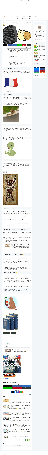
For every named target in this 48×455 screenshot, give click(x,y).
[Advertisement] (24, 10)
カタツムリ (9, 382)
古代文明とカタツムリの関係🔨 (14, 61)
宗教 (14, 382)
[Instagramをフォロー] (18, 392)
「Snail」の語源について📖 (13, 56)
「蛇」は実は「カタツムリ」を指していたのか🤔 (16, 63)
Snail (6, 382)
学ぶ (4, 382)
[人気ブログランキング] (9, 374)
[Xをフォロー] (13, 392)
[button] (29, 45)
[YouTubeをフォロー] (19, 392)
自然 (16, 382)
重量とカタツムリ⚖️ (12, 57)
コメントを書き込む (17, 445)
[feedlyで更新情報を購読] (21, 392)
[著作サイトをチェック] (11, 392)
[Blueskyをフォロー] (14, 392)
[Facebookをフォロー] (16, 392)
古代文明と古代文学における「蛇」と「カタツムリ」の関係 (17, 62)
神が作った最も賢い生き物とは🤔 (14, 64)
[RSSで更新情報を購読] (22, 392)
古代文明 (12, 382)
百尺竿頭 (39, 30)
